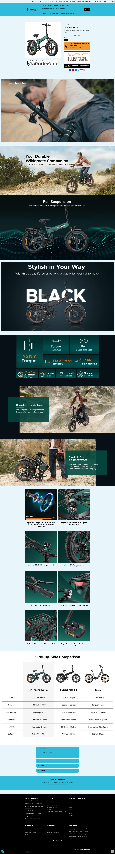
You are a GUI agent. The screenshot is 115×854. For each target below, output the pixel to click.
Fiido (70, 811)
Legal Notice (49, 834)
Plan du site (49, 809)
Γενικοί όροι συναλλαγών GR (53, 830)
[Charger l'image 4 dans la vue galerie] (49, 63)
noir (76, 39)
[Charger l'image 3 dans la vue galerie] (42, 63)
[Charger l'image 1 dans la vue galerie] (30, 63)
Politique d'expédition (29, 830)
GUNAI (70, 813)
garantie (26, 834)
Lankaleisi (71, 815)
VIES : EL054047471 (29, 810)
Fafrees (70, 809)
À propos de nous (50, 800)
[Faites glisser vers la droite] (59, 63)
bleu (71, 39)
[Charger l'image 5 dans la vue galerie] (55, 63)
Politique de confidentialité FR (53, 832)
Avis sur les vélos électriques (75, 819)
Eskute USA (71, 807)
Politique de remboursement (31, 832)
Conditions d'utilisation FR (52, 828)
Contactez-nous (50, 803)
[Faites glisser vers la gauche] (26, 63)
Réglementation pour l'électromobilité (54, 805)
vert (66, 39)
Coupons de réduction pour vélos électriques (56, 811)
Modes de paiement (29, 828)
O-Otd (70, 817)
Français (27, 851)
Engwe (70, 805)
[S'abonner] (67, 785)
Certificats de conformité (52, 807)
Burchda (70, 800)
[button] (50, 5)
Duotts (70, 803)
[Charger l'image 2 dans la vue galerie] (36, 63)
